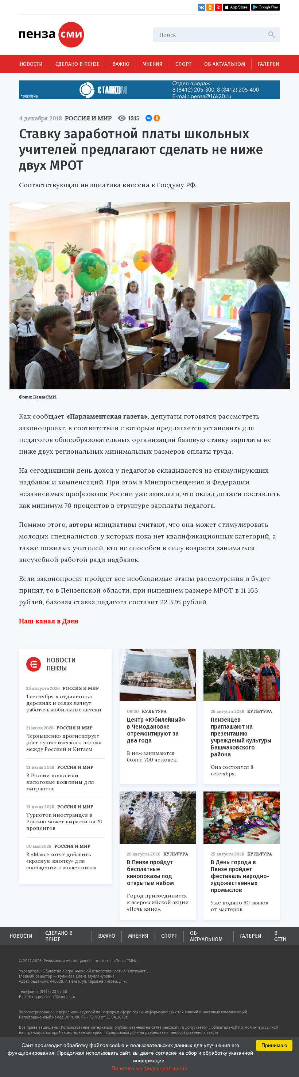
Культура (154, 711)
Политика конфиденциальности (149, 1068)
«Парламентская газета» (107, 416)
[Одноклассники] (157, 118)
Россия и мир (88, 118)
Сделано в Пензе (77, 64)
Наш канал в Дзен (48, 621)
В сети (280, 936)
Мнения (152, 64)
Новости (31, 64)
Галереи (268, 64)
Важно (120, 64)
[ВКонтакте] (148, 118)
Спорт (183, 64)
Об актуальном (224, 64)
